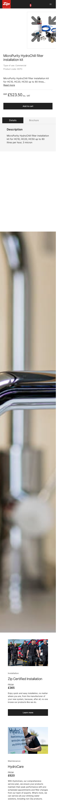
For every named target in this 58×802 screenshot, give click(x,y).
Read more (9, 85)
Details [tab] (12, 120)
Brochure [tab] (34, 120)
